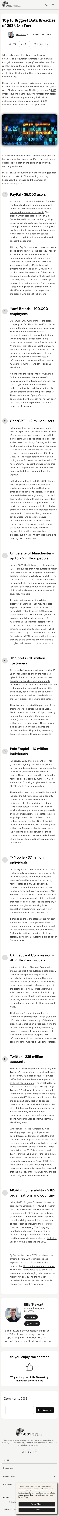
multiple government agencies (35, 1234)
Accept (37, 1510)
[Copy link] (47, 44)
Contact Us (7, 1497)
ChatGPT (44, 431)
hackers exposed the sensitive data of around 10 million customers (31, 681)
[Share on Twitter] (35, 44)
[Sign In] (31, 1317)
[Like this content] (22, 44)
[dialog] (36, 1498)
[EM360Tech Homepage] (29, 1438)
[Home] (12, 7)
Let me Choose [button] (37, 1504)
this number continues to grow (39, 1266)
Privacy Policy (23, 1497)
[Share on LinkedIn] (41, 44)
